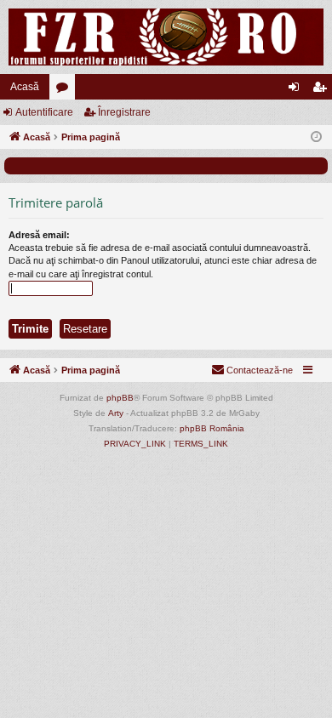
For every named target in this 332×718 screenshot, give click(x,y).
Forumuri (65, 90)
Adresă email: (39, 235)
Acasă (24, 87)
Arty (115, 413)
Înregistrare (124, 112)
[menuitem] (252, 370)
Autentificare (44, 112)
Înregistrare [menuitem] (322, 90)
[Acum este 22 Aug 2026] (316, 137)
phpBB (120, 397)
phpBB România (212, 428)
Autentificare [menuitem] (297, 90)
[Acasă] (166, 37)
